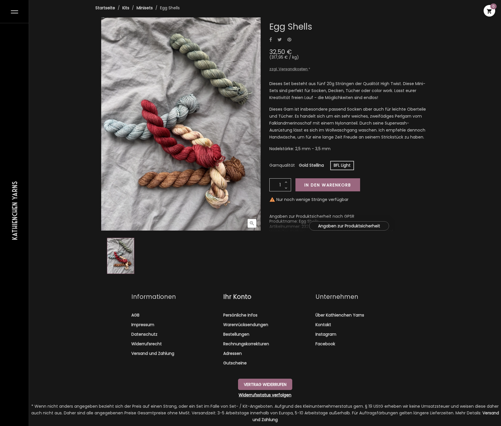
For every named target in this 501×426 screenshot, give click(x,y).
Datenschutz (144, 334)
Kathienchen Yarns (14, 210)
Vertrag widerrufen (265, 384)
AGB (135, 315)
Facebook (325, 344)
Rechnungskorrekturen (246, 344)
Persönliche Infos (240, 315)
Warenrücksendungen (245, 325)
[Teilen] (270, 40)
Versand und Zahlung (152, 353)
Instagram (325, 334)
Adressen (232, 353)
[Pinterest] (289, 40)
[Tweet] (279, 40)
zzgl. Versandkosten (288, 69)
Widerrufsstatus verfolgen (265, 395)
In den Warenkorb (327, 185)
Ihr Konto (237, 296)
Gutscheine (235, 363)
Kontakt (323, 325)
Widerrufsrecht (146, 344)
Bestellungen (236, 334)
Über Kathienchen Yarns (339, 315)
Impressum (142, 325)
